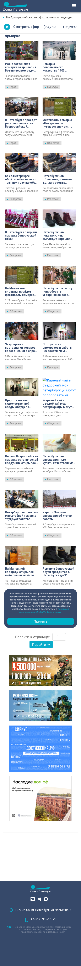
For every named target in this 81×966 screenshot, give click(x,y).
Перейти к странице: (32, 637)
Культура (52, 87)
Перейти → (41, 644)
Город (13, 87)
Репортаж (15, 199)
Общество (53, 143)
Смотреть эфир (26, 27)
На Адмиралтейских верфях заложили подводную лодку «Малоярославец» (42, 17)
